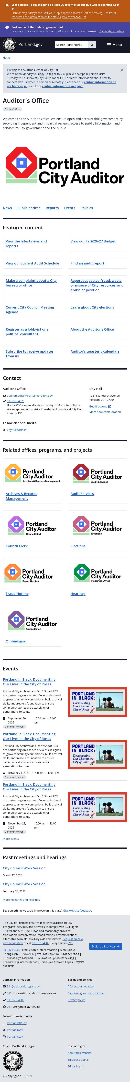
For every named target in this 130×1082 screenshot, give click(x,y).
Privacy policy (76, 1000)
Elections (78, 546)
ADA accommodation (81, 986)
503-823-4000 (40, 943)
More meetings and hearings (21, 900)
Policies (87, 208)
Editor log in (75, 1066)
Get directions (98, 406)
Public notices (28, 208)
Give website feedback (77, 910)
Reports (52, 208)
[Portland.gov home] (23, 45)
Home (6, 57)
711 (70, 943)
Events (69, 208)
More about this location (105, 412)
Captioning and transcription (86, 993)
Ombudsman (16, 641)
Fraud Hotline (17, 593)
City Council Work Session (24, 868)
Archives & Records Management (21, 496)
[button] (114, 44)
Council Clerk (17, 546)
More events (11, 839)
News (7, 208)
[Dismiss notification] (121, 70)
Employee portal (78, 1059)
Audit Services (82, 493)
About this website (79, 1053)
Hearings (78, 593)
